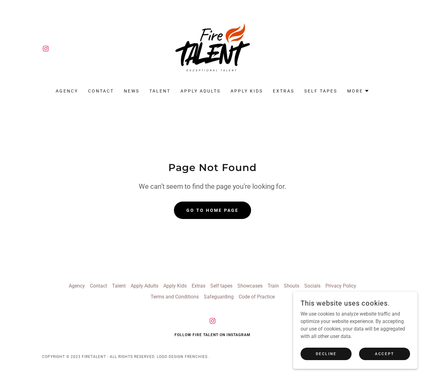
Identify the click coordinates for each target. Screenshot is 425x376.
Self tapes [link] (320, 90)
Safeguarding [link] (219, 297)
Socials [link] (312, 286)
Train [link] (273, 286)
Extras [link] (283, 90)
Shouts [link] (291, 286)
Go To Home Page (212, 210)
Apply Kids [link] (247, 90)
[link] (46, 48)
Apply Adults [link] (200, 90)
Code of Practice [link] (257, 297)
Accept (384, 353)
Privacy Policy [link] (340, 286)
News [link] (131, 90)
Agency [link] (67, 90)
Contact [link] (101, 90)
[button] (358, 91)
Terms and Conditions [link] (175, 297)
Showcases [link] (250, 286)
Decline (326, 353)
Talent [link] (159, 90)
